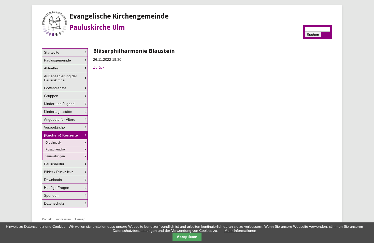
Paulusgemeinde (57, 60)
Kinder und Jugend (59, 104)
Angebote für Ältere (59, 119)
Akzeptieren (187, 237)
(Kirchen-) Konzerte (61, 135)
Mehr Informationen (240, 231)
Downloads (53, 180)
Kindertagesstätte (58, 112)
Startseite (51, 52)
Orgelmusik (53, 142)
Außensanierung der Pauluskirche (60, 78)
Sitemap (79, 219)
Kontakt (47, 219)
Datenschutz (54, 203)
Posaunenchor (56, 149)
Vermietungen (55, 156)
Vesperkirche (54, 127)
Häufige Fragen (56, 188)
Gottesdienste (55, 88)
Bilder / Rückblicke (59, 172)
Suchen (313, 35)
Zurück (98, 67)
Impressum (63, 219)
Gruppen (51, 96)
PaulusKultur (54, 164)
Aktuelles (51, 68)
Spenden (51, 195)
